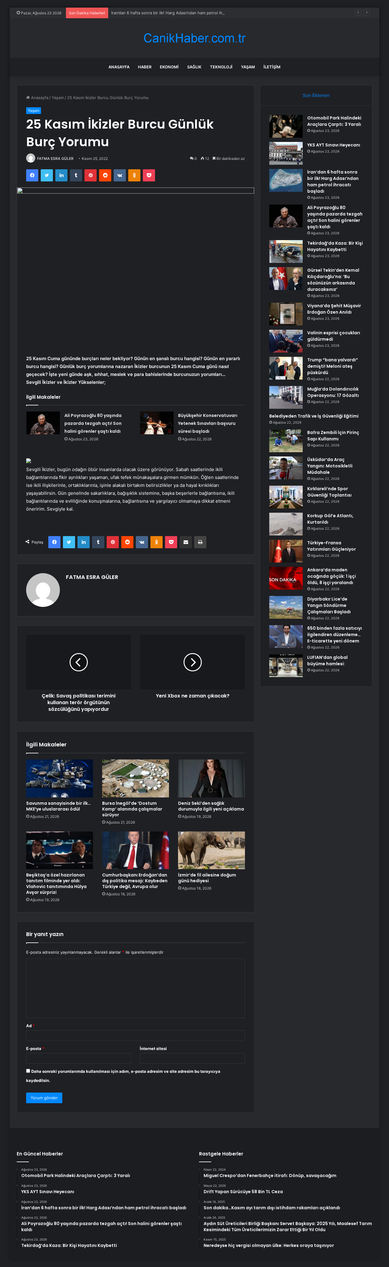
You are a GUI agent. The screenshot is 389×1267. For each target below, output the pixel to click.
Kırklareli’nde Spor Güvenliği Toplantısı (329, 492)
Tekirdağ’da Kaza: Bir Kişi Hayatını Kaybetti (335, 246)
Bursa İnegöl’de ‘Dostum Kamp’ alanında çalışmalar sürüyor (132, 809)
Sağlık (194, 66)
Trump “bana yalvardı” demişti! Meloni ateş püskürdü (332, 366)
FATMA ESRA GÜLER (55, 158)
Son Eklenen (316, 95)
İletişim (272, 66)
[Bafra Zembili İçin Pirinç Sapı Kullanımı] (286, 440)
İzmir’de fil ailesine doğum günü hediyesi (207, 878)
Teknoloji (221, 66)
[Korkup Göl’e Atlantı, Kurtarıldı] (286, 524)
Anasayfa (118, 66)
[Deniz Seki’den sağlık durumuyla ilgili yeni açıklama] (211, 778)
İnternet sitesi (153, 1048)
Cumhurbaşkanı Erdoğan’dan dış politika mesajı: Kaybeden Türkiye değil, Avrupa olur (134, 881)
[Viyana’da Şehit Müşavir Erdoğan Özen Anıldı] (286, 314)
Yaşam (248, 66)
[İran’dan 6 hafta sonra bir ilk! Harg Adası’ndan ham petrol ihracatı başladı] (286, 180)
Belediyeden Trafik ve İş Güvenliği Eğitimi (314, 416)
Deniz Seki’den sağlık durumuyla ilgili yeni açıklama (211, 806)
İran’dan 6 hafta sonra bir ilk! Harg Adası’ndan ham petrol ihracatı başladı (179, 12)
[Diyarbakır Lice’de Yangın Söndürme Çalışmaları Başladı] (286, 607)
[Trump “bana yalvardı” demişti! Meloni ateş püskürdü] (286, 368)
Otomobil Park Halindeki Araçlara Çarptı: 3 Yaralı (334, 121)
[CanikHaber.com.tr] (194, 38)
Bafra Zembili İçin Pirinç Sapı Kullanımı (333, 435)
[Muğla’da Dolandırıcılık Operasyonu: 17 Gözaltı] (286, 397)
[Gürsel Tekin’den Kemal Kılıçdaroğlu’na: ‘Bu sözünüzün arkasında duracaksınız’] (286, 278)
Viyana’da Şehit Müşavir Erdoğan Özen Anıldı (334, 309)
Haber (144, 66)
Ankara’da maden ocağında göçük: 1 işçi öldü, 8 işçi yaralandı (331, 576)
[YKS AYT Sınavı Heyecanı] (286, 153)
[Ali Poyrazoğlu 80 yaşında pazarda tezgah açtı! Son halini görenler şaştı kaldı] (43, 422)
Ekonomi (169, 66)
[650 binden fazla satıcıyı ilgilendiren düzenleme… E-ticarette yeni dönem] (286, 636)
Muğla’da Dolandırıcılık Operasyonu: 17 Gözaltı (333, 392)
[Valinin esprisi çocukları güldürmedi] (286, 341)
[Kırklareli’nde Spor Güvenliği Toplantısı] (286, 497)
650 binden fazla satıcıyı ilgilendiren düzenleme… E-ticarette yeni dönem (334, 634)
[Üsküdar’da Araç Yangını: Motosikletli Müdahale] (286, 467)
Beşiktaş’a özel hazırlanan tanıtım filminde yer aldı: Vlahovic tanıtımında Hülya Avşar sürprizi (56, 883)
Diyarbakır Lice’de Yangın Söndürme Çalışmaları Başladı (329, 605)
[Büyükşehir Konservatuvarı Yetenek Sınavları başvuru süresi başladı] (157, 422)
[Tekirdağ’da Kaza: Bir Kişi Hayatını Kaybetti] (286, 251)
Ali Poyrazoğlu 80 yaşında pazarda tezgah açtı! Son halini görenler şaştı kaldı (93, 423)
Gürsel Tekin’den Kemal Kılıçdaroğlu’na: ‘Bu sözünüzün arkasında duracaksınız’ (333, 279)
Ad (30, 1025)
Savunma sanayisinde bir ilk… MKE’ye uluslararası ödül (58, 806)
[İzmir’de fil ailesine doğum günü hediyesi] (211, 850)
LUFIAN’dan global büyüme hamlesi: (327, 660)
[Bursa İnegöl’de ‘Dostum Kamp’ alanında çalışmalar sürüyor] (135, 778)
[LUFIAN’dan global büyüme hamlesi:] (286, 665)
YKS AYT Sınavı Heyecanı (333, 145)
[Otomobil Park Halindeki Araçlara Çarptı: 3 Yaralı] (286, 126)
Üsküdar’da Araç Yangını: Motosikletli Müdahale (330, 465)
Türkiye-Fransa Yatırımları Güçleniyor (331, 546)
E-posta (35, 1048)
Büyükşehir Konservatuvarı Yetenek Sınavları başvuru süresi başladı (207, 423)
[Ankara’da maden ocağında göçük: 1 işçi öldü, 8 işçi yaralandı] (286, 578)
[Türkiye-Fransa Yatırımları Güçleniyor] (286, 551)
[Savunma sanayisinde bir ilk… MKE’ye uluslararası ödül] (59, 778)
